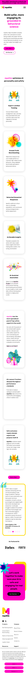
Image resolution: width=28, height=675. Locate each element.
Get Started (9, 52)
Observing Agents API (7, 639)
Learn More (9, 48)
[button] (8, 531)
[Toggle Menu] (24, 7)
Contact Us (16, 641)
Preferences (13, 671)
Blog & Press (17, 628)
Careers (16, 638)
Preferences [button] (20, 659)
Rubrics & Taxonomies (7, 635)
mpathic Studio (6, 642)
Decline (13, 667)
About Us (16, 634)
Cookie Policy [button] (12, 658)
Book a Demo (13, 477)
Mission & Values (18, 631)
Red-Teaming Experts (7, 627)
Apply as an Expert (12, 346)
